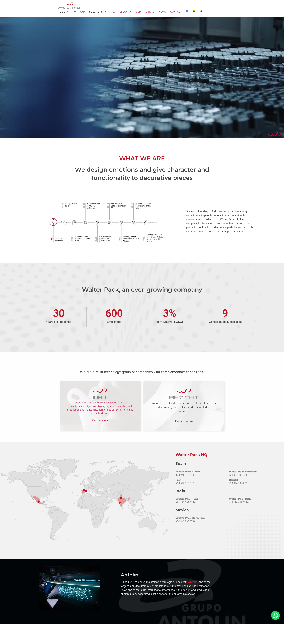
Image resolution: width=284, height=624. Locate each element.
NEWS (162, 11)
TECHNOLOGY (119, 11)
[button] (275, 615)
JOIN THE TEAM (145, 11)
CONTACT (176, 11)
